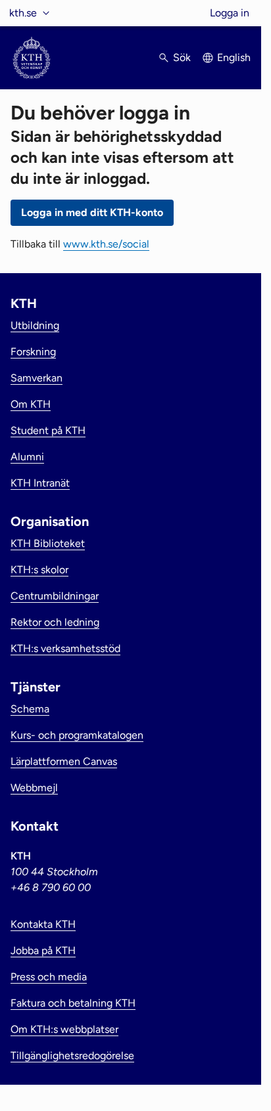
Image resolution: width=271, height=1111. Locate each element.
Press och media (49, 976)
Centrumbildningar (55, 596)
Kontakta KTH (43, 924)
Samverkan (36, 378)
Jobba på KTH (43, 950)
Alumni (27, 456)
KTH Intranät (40, 483)
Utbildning (35, 325)
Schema (30, 709)
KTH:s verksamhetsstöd (65, 648)
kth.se (23, 13)
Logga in (229, 13)
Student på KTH (48, 430)
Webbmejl (34, 787)
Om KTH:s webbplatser (64, 1029)
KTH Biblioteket (48, 543)
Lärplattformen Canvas (64, 761)
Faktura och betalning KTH (73, 1003)
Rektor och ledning (55, 622)
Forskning (33, 351)
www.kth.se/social (106, 244)
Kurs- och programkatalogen (77, 735)
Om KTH (31, 404)
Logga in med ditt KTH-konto (92, 212)
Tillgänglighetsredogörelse (72, 1055)
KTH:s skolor (39, 569)
